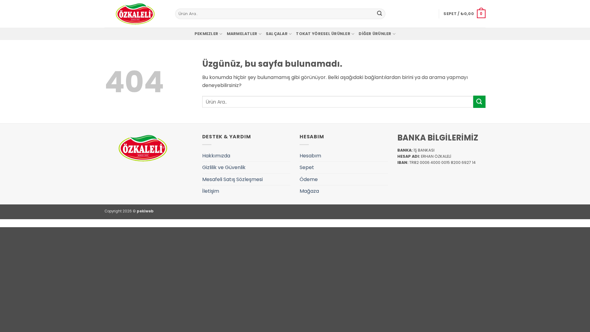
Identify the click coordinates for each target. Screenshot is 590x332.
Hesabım (310, 155)
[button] (464, 13)
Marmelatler (242, 33)
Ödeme (309, 179)
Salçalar (277, 33)
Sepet (307, 167)
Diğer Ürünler (375, 33)
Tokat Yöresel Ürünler (323, 33)
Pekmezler (206, 33)
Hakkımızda (216, 155)
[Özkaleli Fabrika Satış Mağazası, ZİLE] (135, 14)
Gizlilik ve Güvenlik (224, 167)
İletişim (210, 191)
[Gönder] (379, 14)
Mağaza (309, 191)
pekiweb (145, 211)
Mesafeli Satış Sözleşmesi (232, 179)
